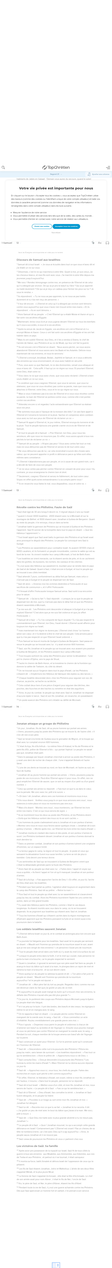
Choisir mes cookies (41, 62)
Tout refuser (56, 69)
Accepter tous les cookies (66, 62)
